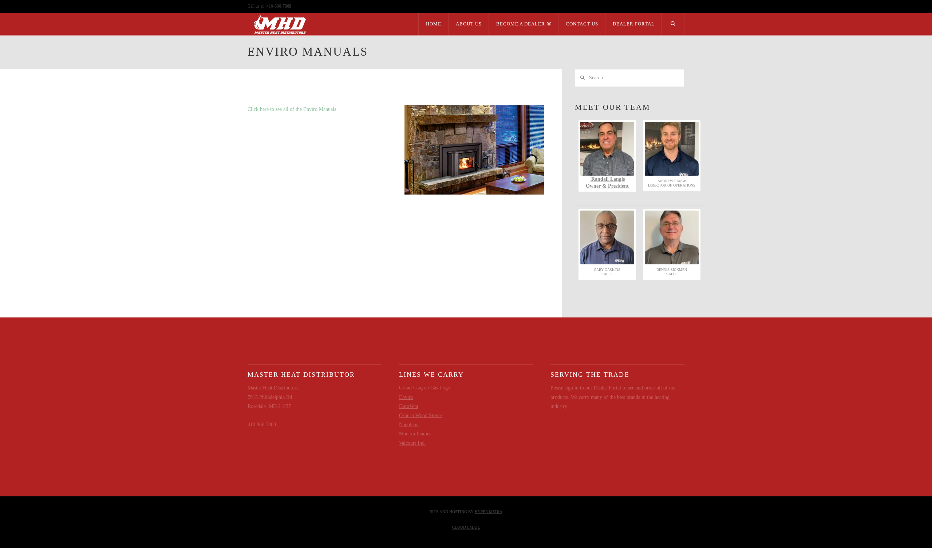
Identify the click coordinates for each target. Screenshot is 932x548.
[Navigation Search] (673, 24)
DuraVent (408, 406)
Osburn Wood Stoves (420, 415)
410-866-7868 (278, 6)
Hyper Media (488, 511)
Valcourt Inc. (412, 443)
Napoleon (409, 424)
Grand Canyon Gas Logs (424, 388)
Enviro (406, 397)
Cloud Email (466, 527)
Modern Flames (415, 433)
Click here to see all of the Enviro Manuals (292, 109)
